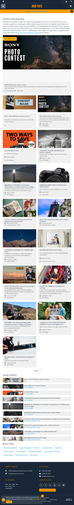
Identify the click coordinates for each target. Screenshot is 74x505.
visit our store (22, 32)
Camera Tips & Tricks (22, 455)
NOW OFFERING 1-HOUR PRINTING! (37, 11)
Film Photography (21, 451)
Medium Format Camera (10, 448)
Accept (9, 502)
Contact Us (8, 488)
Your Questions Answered (52, 451)
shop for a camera (33, 32)
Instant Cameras (8, 451)
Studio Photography (25, 448)
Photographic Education (35, 451)
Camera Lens (58, 448)
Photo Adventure (47, 448)
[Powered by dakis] (69, 500)
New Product (34, 455)
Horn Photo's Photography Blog (13, 19)
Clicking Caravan (8, 455)
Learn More (37, 499)
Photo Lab (37, 448)
